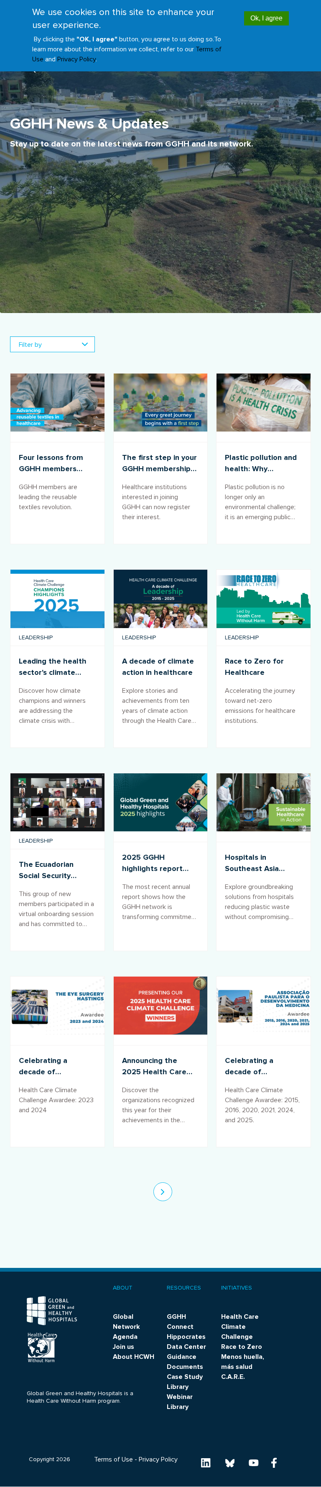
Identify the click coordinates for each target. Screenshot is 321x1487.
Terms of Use (113, 1459)
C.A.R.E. (233, 1377)
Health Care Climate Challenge (240, 1327)
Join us (123, 1347)
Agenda (125, 1337)
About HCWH (133, 1357)
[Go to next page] (162, 1191)
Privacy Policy (76, 59)
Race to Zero (241, 1347)
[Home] (52, 1310)
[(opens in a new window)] (206, 1462)
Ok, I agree (266, 18)
